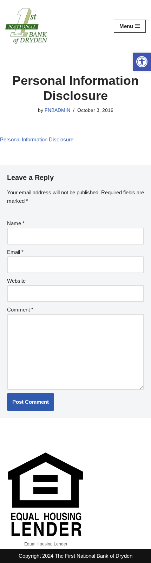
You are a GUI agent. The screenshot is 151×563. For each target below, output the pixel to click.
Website (16, 281)
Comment (20, 310)
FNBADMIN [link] (57, 110)
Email (15, 252)
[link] (142, 62)
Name (16, 223)
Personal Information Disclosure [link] (36, 139)
